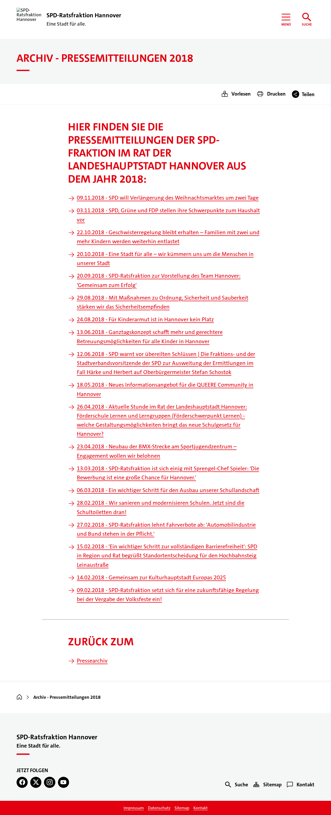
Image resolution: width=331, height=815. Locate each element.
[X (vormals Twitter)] (35, 782)
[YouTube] (63, 782)
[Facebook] (22, 782)
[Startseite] (19, 697)
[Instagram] (49, 782)
